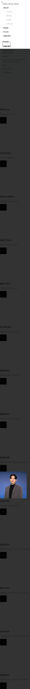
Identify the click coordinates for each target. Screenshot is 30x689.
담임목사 (9, 20)
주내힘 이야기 (7, 46)
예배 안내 (9, 16)
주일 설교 (5, 28)
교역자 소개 (10, 24)
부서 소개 (5, 32)
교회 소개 (5, 8)
